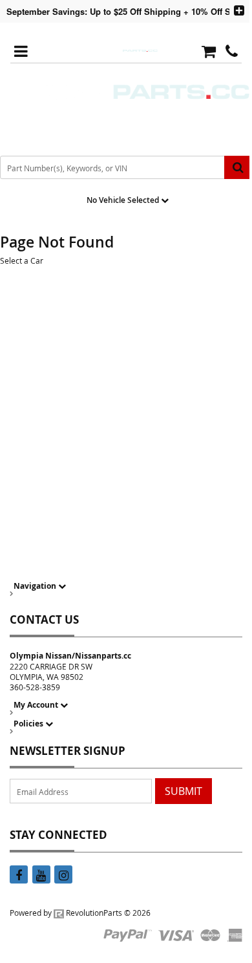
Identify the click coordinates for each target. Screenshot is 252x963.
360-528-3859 (35, 687)
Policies (29, 723)
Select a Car (21, 260)
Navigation (36, 585)
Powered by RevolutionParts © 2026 (80, 912)
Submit (183, 791)
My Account (37, 704)
